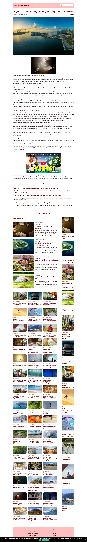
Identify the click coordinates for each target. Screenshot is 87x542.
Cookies (47, 5)
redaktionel (71, 14)
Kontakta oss (53, 5)
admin (41, 222)
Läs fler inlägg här (43, 214)
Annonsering (36, 5)
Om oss (42, 5)
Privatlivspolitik (45, 540)
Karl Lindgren (46, 273)
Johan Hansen (24, 14)
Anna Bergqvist (46, 256)
